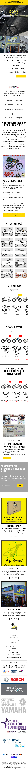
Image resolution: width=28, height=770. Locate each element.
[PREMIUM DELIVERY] (14, 511)
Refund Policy (14, 642)
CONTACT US (14, 618)
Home (14, 633)
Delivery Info (14, 537)
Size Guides (14, 578)
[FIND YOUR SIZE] (14, 553)
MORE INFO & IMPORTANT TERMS (14, 214)
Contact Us (21, 76)
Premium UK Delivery (14, 640)
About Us (7, 458)
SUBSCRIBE (13, 662)
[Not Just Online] (14, 594)
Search (14, 635)
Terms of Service (14, 637)
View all (14, 290)
